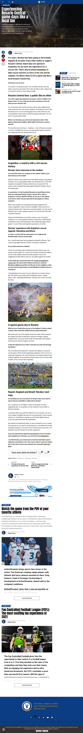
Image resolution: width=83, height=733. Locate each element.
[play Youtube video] (30, 147)
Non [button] (47, 453)
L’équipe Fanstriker (49, 722)
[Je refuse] (81, 729)
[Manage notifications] (3, 729)
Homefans (41, 70)
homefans (28, 458)
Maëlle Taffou (18, 53)
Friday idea (77, 722)
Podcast (4, 722)
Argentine (21, 458)
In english (27, 722)
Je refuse (45, 731)
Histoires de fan (37, 722)
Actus (20, 722)
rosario (35, 458)
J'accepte (38, 731)
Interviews (12, 722)
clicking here (44, 436)
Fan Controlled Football (18, 656)
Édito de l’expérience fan (64, 722)
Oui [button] (40, 453)
